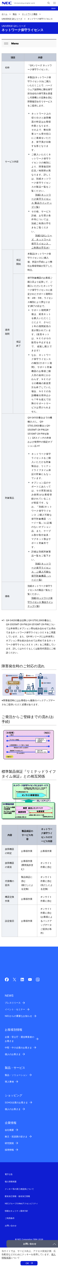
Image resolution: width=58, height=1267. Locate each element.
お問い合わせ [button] (29, 1243)
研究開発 (9, 1143)
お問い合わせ (10, 1225)
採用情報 (9, 1149)
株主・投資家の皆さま (16, 1136)
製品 (15, 14)
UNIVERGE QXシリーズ (12, 19)
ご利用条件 (10, 1218)
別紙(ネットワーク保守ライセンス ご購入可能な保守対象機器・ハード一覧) (41, 571)
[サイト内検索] (48, 3)
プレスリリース (13, 1002)
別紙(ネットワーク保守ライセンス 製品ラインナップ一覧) (40, 602)
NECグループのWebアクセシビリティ (21, 1203)
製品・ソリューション (16, 1075)
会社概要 (9, 1130)
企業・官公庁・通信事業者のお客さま (19, 1039)
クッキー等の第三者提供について (19, 1189)
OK (27, 1263)
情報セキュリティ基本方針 (16, 1211)
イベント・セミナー (15, 1009)
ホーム (4, 14)
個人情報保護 (10, 1181)
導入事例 (9, 1081)
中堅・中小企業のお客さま (18, 1047)
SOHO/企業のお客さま (16, 1102)
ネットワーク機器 (29, 14)
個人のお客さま (13, 1054)
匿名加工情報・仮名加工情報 (17, 1196)
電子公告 (9, 1174)
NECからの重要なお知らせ (18, 1016)
